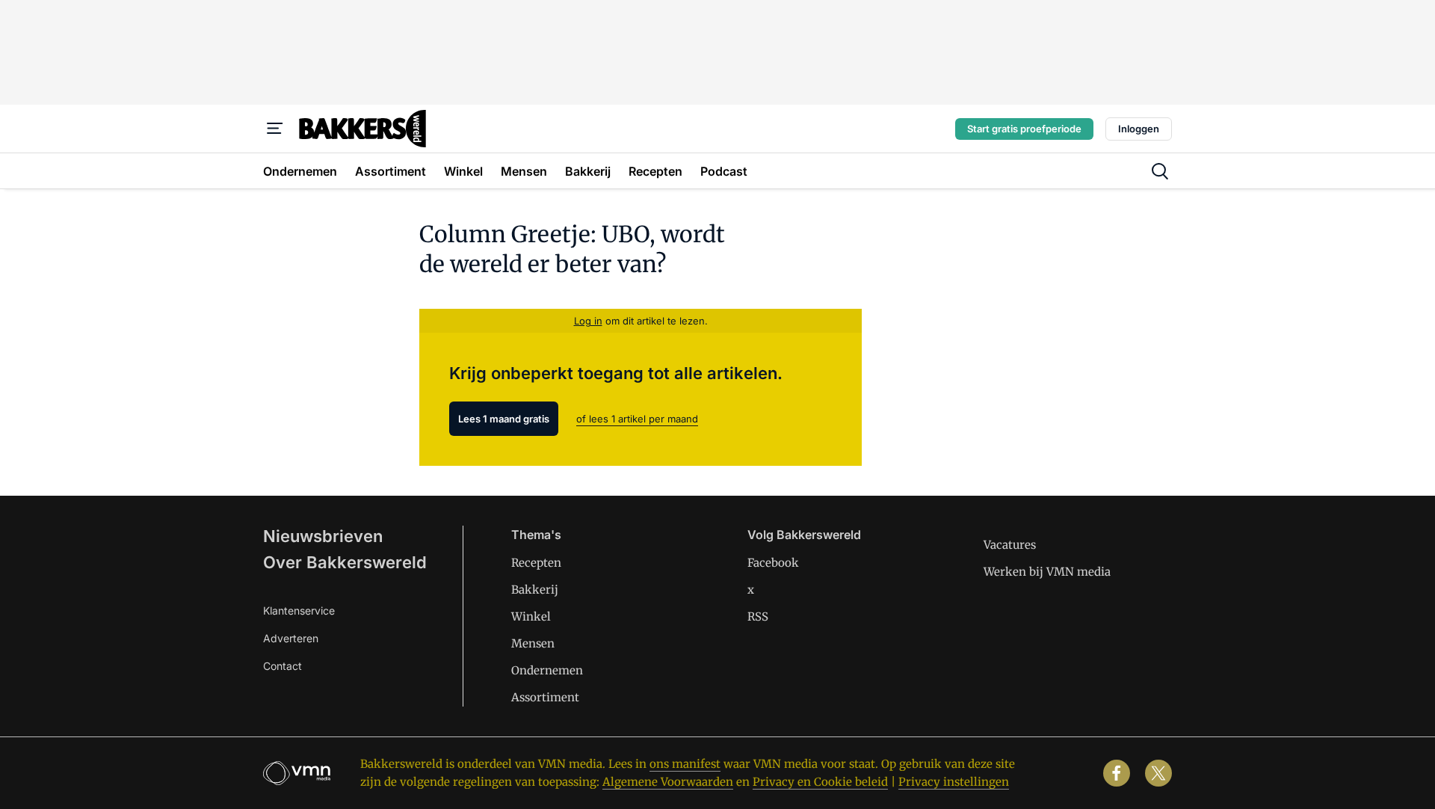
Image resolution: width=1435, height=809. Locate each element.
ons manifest (684, 764)
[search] (1160, 171)
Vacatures (1010, 545)
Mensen (533, 643)
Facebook (773, 563)
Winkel (531, 616)
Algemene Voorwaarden (667, 782)
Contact (282, 665)
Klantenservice (299, 610)
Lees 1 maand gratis (503, 419)
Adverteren (290, 638)
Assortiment (545, 697)
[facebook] (1116, 773)
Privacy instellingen (953, 782)
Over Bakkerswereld (345, 562)
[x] (1158, 773)
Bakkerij (534, 589)
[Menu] (275, 129)
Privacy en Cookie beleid (820, 782)
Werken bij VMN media (1047, 572)
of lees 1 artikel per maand (637, 419)
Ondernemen (547, 670)
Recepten (536, 563)
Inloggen (1138, 129)
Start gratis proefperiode (1024, 129)
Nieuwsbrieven (323, 536)
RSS (757, 616)
